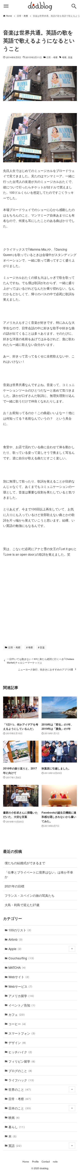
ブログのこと (20, 1070)
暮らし (16, 1127)
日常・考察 (52, 57)
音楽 (70, 57)
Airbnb (15, 939)
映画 (14, 1117)
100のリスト (19, 930)
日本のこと (19, 1108)
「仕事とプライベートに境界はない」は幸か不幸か (39, 874)
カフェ (16, 1014)
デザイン (17, 1042)
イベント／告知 (21, 1005)
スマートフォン (21, 1033)
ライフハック (21, 1080)
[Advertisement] (40, 600)
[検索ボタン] (74, 6)
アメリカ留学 (21, 996)
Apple (15, 948)
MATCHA (17, 967)
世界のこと (19, 1089)
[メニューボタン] (6, 6)
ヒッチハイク (20, 1052)
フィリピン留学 (21, 1061)
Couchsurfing (21, 958)
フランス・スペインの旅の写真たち (29, 895)
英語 (15, 1145)
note (55, 1161)
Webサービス (20, 986)
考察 (64, 57)
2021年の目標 (14, 886)
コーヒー (17, 1024)
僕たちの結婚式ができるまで (25, 863)
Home (25, 1161)
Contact (46, 1161)
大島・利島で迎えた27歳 (22, 905)
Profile (35, 1161)
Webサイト (18, 977)
